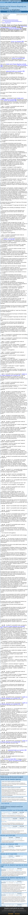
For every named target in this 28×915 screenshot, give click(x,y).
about (10, 2)
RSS (6, 2)
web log (15, 2)
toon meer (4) (5, 803)
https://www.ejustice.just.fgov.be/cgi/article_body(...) (13, 21)
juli (15, 10)
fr (26, 0)
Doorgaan (10, 913)
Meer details (17, 913)
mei (3, 8)
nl (23, 0)
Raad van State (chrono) (6, 22)
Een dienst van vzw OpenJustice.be (14, 11)
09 (1, 8)
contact (20, 2)
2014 (6, 8)
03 (13, 10)
